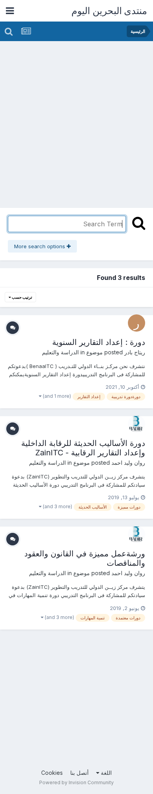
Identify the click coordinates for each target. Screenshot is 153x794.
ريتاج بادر (134, 352)
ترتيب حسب (21, 297)
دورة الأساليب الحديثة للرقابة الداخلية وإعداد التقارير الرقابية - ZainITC (83, 448)
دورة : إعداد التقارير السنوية (98, 342)
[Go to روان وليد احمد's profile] (136, 424)
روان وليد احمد (128, 462)
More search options (40, 246)
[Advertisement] (76, 121)
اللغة (105, 772)
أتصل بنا (79, 772)
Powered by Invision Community (76, 782)
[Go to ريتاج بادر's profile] (136, 323)
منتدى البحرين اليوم (109, 10)
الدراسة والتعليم (60, 352)
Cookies (52, 772)
